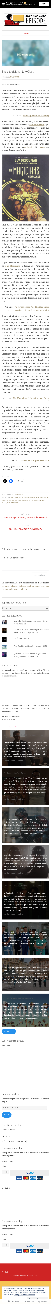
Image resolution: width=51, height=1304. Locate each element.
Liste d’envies (9, 720)
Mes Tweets (6, 1046)
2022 (12, 497)
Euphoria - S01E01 (21, 638)
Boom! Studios (8, 500)
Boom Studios (42, 497)
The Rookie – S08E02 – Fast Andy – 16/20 (19, 773)
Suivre (6, 1115)
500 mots (19, 497)
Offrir (44, 4)
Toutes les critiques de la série (35, 460)
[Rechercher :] (25, 608)
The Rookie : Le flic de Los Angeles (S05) (30, 646)
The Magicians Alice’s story (36, 115)
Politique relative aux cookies (24, 1295)
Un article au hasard (11, 717)
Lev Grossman (35, 500)
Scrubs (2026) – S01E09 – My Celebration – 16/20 (22, 927)
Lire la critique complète (13, 761)
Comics (18, 500)
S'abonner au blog (11, 1094)
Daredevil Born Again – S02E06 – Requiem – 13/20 (22, 850)
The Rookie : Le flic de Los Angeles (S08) (18, 998)
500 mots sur (17, 495)
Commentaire (39, 575)
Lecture (25, 500)
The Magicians (13, 503)
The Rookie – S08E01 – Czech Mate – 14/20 (19, 963)
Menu (26, 33)
